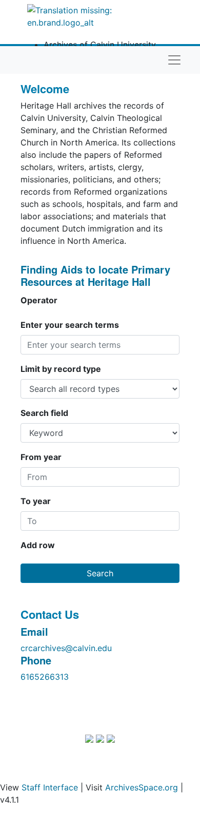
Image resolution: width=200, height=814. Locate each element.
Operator (39, 300)
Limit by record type (61, 369)
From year (41, 457)
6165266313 (45, 677)
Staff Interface (50, 787)
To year (36, 501)
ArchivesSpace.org (141, 787)
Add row (38, 545)
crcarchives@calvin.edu (66, 648)
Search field (44, 413)
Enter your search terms (70, 325)
